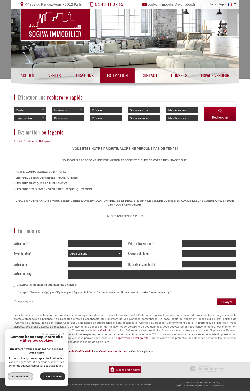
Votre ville (20, 264)
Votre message (23, 273)
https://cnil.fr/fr (102, 330)
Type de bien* (22, 253)
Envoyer (226, 302)
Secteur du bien (138, 253)
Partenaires (122, 384)
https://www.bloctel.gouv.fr (132, 337)
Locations (84, 75)
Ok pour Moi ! (52, 376)
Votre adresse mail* (141, 243)
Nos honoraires (108, 384)
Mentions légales (91, 384)
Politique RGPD (144, 384)
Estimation (117, 75)
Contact (149, 75)
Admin (131, 384)
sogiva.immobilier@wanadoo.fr (172, 4)
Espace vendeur (215, 75)
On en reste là (51, 334)
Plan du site (77, 384)
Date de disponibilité (141, 264)
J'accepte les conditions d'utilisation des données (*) (47, 284)
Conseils (179, 75)
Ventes (54, 75)
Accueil (28, 75)
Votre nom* (21, 243)
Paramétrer (20, 376)
